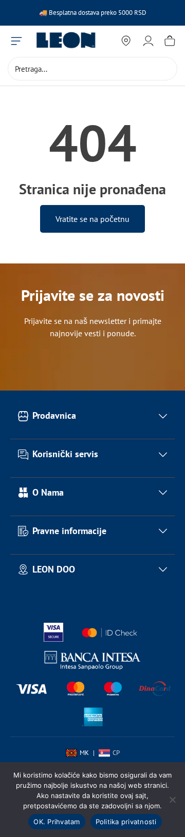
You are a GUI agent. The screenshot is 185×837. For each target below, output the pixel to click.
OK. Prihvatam (56, 822)
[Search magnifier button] (165, 68)
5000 (126, 12)
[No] (172, 799)
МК (84, 752)
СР (116, 752)
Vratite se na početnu (92, 219)
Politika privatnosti (126, 822)
